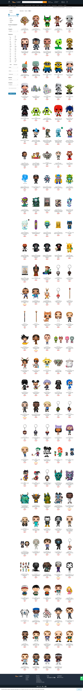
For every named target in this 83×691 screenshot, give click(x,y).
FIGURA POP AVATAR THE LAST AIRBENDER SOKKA (24, 301)
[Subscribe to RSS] (53, 677)
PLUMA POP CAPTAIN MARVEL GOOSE (25, 325)
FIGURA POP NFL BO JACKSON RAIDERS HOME (25, 644)
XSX (15, 61)
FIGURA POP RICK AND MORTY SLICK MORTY (47, 348)
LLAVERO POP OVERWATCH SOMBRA (69, 415)
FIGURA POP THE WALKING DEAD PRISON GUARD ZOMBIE (36, 52)
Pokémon (33, 5)
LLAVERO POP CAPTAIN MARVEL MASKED (58, 301)
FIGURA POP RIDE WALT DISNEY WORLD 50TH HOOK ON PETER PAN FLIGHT (69, 141)
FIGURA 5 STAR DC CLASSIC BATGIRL (25, 483)
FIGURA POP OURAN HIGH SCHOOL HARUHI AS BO (47, 552)
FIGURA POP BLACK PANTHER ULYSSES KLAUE (24, 415)
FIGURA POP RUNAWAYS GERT (69, 438)
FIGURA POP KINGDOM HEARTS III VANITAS (24, 393)
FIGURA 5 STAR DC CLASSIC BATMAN (70, 460)
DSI (10, 41)
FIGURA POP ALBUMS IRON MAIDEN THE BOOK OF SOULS (58, 233)
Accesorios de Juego (28, 5)
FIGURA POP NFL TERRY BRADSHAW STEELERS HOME (58, 644)
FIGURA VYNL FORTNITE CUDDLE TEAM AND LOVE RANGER (69, 348)
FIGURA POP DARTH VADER (25, 118)
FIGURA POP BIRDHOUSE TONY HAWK (47, 415)
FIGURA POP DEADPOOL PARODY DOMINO (58, 529)
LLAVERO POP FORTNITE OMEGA (58, 278)
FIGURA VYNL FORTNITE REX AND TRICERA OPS (58, 348)
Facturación (38, 678)
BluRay (16, 39)
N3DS (15, 46)
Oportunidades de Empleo (40, 682)
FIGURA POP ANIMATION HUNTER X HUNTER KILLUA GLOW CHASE (25, 233)
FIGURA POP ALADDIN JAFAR (36, 278)
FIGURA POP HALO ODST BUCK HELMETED (58, 552)
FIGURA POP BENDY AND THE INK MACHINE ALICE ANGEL (69, 575)
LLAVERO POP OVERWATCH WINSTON (36, 438)
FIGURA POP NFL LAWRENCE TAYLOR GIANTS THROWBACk (47, 667)
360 (15, 36)
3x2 (15, 37)
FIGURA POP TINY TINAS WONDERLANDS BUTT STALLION (69, 210)
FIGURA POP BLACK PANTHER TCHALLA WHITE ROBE (69, 506)
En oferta (11, 12)
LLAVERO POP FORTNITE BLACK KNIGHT (69, 278)
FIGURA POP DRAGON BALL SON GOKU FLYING (25, 348)
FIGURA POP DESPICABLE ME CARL (58, 75)
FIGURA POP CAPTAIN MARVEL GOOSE (47, 325)
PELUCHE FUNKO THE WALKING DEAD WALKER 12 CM (25, 30)
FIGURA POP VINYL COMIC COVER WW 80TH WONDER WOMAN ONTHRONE (25, 279)
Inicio (9, 7)
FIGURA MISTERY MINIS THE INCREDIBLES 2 (25, 575)
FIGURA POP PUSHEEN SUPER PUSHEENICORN (69, 371)
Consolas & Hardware (20, 5)
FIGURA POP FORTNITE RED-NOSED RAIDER (25, 371)
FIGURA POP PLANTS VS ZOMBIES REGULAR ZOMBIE (36, 75)
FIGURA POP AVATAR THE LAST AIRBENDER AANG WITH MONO (47, 302)
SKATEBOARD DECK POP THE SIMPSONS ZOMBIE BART (36, 233)
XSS (10, 61)
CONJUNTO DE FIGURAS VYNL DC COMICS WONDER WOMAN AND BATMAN (25, 553)
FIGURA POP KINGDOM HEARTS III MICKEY (36, 393)
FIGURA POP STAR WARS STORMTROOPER (58, 97)
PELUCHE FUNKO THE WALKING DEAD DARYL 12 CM (36, 29)
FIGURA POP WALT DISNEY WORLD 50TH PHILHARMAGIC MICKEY (36, 141)
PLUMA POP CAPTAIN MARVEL (36, 325)
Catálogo (9, 5)
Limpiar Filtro (12, 93)
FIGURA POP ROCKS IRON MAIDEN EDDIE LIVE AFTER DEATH (47, 233)
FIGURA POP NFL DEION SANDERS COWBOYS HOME (36, 621)
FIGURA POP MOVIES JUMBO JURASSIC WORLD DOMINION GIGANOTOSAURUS (47, 141)
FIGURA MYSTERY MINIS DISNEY (47, 97)
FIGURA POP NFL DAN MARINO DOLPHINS (58, 598)
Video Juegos (14, 5)
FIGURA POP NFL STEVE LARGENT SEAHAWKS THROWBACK (47, 645)
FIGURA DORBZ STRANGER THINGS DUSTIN (25, 598)
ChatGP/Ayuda (60, 677)
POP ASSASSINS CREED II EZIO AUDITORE (24, 97)
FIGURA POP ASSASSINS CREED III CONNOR (69, 75)
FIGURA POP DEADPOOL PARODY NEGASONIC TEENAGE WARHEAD (69, 530)
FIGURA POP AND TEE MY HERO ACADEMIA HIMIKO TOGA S (58, 256)
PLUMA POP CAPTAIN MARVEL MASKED (69, 301)
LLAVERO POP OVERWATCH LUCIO (58, 415)
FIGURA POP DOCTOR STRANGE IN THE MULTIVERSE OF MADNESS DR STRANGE (58, 210)
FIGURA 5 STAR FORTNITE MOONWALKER (36, 371)
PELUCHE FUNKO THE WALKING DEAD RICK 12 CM (58, 29)
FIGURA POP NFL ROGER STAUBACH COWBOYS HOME (25, 667)
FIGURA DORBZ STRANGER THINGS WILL (47, 598)
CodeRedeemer (60, 5)
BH (10, 39)
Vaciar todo (22, 10)
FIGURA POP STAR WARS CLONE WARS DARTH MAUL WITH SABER (25, 256)
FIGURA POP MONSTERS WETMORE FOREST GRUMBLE (47, 575)
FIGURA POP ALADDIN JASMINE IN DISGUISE (36, 348)
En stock (11, 10)
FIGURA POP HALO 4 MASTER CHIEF (24, 141)
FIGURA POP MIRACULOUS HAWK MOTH (58, 575)
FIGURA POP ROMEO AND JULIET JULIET (58, 325)
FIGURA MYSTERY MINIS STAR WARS (47, 621)
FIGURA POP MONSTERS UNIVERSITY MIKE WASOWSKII (47, 119)
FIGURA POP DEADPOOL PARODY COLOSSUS (47, 529)
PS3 (15, 53)
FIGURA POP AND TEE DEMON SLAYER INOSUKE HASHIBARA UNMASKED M (36, 256)
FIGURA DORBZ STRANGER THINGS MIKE (36, 598)
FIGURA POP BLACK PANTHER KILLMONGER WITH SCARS (36, 415)
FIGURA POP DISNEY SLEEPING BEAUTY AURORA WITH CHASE (70, 599)
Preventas (37, 5)
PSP (10, 56)
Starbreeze (15, 64)
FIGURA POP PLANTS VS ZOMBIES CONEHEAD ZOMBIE (24, 75)
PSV (15, 56)
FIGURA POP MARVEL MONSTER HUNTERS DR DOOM (36, 210)
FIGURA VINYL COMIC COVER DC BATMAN (69, 233)
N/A (15, 44)
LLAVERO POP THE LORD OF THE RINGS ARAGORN (47, 483)
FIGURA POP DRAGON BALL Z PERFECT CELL (47, 29)
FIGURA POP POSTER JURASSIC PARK (47, 210)
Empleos (65, 5)
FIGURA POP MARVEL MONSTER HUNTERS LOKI (69, 187)
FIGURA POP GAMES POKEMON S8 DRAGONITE (69, 256)
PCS (15, 51)
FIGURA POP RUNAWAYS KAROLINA (24, 460)
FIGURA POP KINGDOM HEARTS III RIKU (47, 393)
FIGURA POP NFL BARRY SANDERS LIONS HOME (35, 667)
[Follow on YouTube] (54, 677)
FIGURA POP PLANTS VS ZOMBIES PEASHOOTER (58, 52)
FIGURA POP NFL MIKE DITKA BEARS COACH (69, 621)
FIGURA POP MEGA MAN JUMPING (69, 393)
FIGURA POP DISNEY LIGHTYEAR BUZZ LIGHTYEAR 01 (58, 164)
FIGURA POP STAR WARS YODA (69, 97)
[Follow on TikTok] (50, 677)
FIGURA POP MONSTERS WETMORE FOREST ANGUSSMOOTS (58, 484)
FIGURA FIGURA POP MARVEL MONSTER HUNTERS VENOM (47, 187)
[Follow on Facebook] (47, 677)
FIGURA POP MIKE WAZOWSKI (36, 118)
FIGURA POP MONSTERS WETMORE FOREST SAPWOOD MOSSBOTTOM (25, 507)
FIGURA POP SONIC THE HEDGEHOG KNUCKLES (58, 119)
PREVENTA (11, 20)
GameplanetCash (54, 5)
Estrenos (45, 5)
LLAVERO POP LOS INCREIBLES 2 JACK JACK (69, 552)
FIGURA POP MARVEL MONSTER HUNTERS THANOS (58, 187)
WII (10, 58)
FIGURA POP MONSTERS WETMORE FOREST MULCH (36, 506)
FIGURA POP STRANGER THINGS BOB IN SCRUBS (35, 529)
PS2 (10, 53)
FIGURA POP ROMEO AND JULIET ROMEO (69, 325)
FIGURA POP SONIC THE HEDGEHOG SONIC (69, 119)
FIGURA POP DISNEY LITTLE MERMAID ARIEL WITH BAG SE (25, 187)
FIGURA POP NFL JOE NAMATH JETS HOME (36, 644)
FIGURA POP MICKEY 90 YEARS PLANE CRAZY (47, 460)
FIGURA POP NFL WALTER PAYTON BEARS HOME (58, 667)
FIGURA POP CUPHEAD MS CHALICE (47, 371)
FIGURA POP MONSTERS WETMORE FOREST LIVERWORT (47, 507)
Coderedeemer (38, 679)
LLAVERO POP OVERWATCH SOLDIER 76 (47, 438)
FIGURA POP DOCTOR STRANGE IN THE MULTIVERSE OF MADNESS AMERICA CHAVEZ (25, 164)
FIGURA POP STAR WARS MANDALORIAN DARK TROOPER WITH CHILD (58, 141)
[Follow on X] (51, 677)
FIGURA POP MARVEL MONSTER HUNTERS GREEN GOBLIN (25, 210)
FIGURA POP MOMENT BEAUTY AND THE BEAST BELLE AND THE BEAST (36, 164)
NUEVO (11, 18)
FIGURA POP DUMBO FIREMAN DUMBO (47, 164)
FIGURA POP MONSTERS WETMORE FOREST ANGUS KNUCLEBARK (69, 484)
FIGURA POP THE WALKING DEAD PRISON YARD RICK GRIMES (47, 52)
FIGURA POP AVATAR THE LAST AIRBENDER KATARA (36, 301)
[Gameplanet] (16, 2)
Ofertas (41, 5)
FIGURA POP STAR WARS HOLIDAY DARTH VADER (58, 393)
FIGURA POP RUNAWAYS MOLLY (58, 438)
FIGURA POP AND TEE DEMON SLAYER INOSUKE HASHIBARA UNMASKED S (47, 256)
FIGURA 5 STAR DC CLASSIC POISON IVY (58, 460)
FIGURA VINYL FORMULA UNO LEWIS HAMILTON (36, 187)
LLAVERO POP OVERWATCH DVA (25, 438)
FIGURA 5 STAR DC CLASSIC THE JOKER (36, 460)
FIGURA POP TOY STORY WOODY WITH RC (47, 278)
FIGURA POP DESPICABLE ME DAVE (47, 75)
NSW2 (11, 64)
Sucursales (49, 5)
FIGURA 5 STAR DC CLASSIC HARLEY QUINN (36, 483)
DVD (15, 41)
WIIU (15, 58)
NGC (10, 49)
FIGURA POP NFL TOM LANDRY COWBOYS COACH (58, 621)
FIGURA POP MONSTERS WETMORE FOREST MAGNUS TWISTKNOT (58, 507)
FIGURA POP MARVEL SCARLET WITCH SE (69, 164)
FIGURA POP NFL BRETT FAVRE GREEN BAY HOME (69, 644)
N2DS (10, 46)
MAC (10, 44)
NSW (15, 49)
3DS (10, 37)
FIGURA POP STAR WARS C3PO (69, 52)
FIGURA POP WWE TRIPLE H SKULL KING (25, 529)
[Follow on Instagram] (48, 677)
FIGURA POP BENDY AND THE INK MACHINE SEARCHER (36, 575)
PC (10, 51)
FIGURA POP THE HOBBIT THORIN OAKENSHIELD (24, 52)
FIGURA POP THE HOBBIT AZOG (69, 29)
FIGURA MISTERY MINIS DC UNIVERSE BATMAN (36, 97)
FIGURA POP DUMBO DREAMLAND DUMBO (58, 371)
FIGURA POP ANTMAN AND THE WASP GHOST (36, 552)
